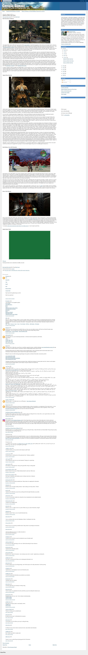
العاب (6, 338)
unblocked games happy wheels (11, 307)
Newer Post (5, 644)
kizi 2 (7, 311)
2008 (64, 75)
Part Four (17, 16)
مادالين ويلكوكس (9, 448)
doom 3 (10, 270)
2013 (64, 65)
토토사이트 (8, 516)
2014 (64, 48)
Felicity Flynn (8, 404)
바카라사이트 (8, 547)
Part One (4, 16)
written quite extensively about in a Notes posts (17, 225)
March (65, 55)
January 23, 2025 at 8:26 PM (10, 550)
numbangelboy (67, 115)
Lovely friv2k (8, 290)
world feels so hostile (10, 65)
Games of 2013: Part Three (9, 15)
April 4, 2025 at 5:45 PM (9, 634)
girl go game (8, 303)
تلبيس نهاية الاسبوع (9, 339)
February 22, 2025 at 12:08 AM (10, 607)
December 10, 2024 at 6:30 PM (10, 509)
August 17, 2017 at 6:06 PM (10, 397)
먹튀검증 (7, 485)
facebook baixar (8, 331)
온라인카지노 (8, 495)
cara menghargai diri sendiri (11, 359)
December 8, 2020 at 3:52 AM (10, 416)
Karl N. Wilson (8, 418)
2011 (64, 69)
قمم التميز (7, 366)
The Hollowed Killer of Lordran (8, 47)
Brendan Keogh (72, 31)
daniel (7, 345)
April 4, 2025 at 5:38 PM (9, 612)
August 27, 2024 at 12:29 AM (10, 451)
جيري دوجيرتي (8, 453)
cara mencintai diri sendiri (10, 357)
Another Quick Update (65, 92)
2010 (64, 71)
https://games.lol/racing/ (31, 401)
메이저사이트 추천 (9, 500)
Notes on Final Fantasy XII (66, 90)
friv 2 (6, 306)
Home (3, 11)
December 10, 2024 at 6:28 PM (10, 493)
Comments (65, 82)
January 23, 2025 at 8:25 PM (10, 539)
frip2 (6, 286)
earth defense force (14, 270)
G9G (6, 318)
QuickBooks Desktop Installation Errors (13, 412)
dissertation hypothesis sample (11, 408)
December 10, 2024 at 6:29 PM (10, 498)
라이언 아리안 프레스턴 (10, 474)
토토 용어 (7, 506)
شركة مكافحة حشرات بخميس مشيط (12, 369)
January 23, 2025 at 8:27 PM (10, 555)
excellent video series (33, 218)
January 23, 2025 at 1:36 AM (10, 534)
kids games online (9, 313)
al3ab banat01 (8, 335)
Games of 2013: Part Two (68, 62)
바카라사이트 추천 (9, 479)
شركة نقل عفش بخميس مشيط (11, 390)
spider (24, 270)
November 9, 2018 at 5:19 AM (10, 402)
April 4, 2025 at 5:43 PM (9, 629)
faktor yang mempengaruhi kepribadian (13, 358)
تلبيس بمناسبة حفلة (9, 342)
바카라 (7, 490)
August (65, 50)
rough (41, 185)
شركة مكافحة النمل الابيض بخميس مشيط (13, 384)
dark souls (6, 270)
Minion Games (8, 288)
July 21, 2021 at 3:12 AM (9, 439)
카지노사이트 (8, 523)
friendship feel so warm (22, 65)
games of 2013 (20, 270)
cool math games (9, 304)
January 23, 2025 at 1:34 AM (10, 520)
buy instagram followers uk (17, 420)
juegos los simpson (9, 312)
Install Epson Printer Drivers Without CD (13, 428)
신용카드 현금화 (9, 542)
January (65, 57)
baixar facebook (15, 331)
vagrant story (27, 270)
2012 (64, 67)
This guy (4, 261)
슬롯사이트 (8, 636)
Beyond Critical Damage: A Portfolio (13, 11)
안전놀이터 (8, 536)
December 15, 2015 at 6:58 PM (10, 325)
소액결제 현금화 (9, 597)
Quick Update (63, 94)
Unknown (7, 276)
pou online (7, 310)
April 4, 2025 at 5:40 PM (9, 617)
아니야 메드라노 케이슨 (10, 469)
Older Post (55, 644)
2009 (64, 73)
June (65, 53)
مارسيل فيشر (8, 464)
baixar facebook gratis (23, 331)
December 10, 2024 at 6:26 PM (10, 488)
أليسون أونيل (8, 458)
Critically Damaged (64, 87)
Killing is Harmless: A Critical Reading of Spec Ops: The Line (33, 11)
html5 (7, 284)
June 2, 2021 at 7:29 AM (9, 432)
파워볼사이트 (8, 557)
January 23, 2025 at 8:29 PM (10, 592)
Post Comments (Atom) (12, 647)
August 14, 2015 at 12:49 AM (10, 298)
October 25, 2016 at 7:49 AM (10, 343)
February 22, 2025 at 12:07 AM (10, 599)
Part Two (8, 16)
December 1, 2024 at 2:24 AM (10, 472)
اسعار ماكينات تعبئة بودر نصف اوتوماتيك (25, 443)
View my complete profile (66, 44)
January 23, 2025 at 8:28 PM (10, 571)
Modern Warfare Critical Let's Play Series (69, 89)
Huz (6, 277)
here (81, 22)
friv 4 (6, 305)
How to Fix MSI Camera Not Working (12, 438)
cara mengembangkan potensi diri (48, 347)
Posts (64, 80)
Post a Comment (6, 643)
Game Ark (7, 279)
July (64, 51)
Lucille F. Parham (9, 399)
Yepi (6, 282)
